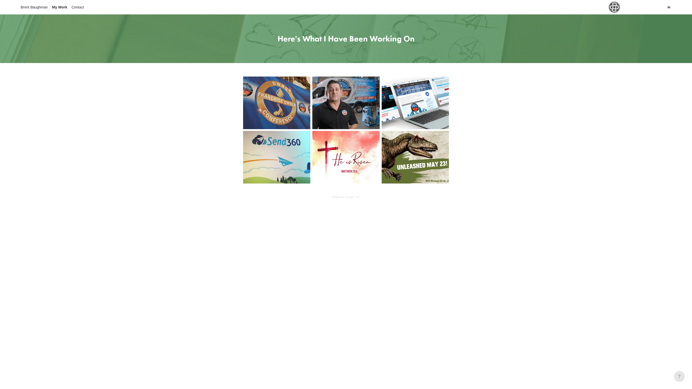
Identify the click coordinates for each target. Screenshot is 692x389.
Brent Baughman (34, 7)
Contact (78, 7)
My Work (59, 7)
